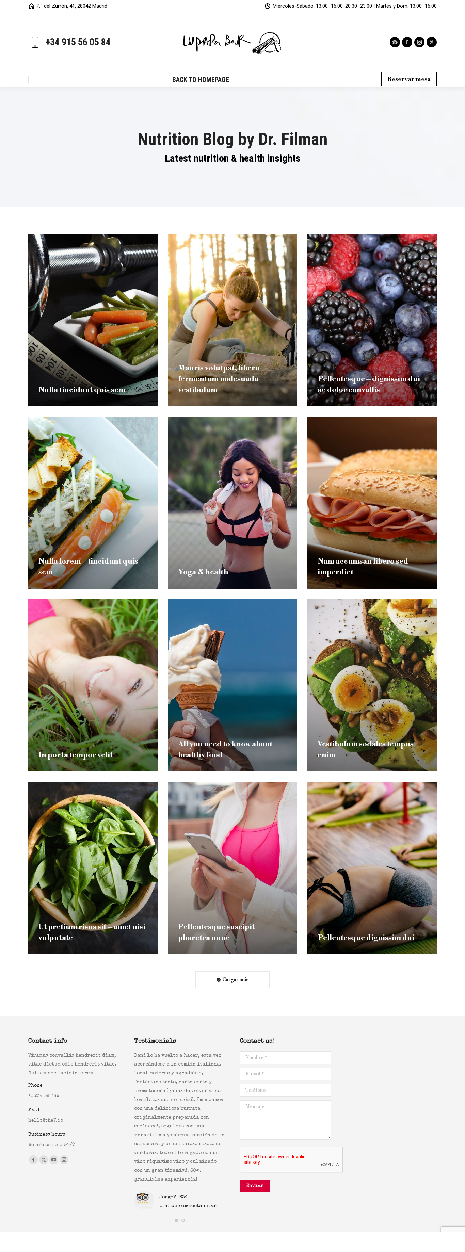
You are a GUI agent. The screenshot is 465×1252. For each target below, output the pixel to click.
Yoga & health (203, 572)
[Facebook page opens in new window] (407, 42)
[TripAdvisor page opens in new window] (395, 42)
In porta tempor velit (75, 755)
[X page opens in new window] (432, 42)
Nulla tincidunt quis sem (81, 389)
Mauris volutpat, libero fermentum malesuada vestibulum (219, 378)
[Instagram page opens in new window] (419, 42)
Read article (56, 405)
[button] (176, 1220)
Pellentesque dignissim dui (366, 937)
